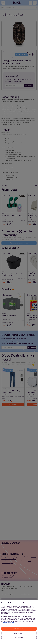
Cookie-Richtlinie (8, 622)
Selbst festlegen (19, 633)
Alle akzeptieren (19, 629)
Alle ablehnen (19, 637)
